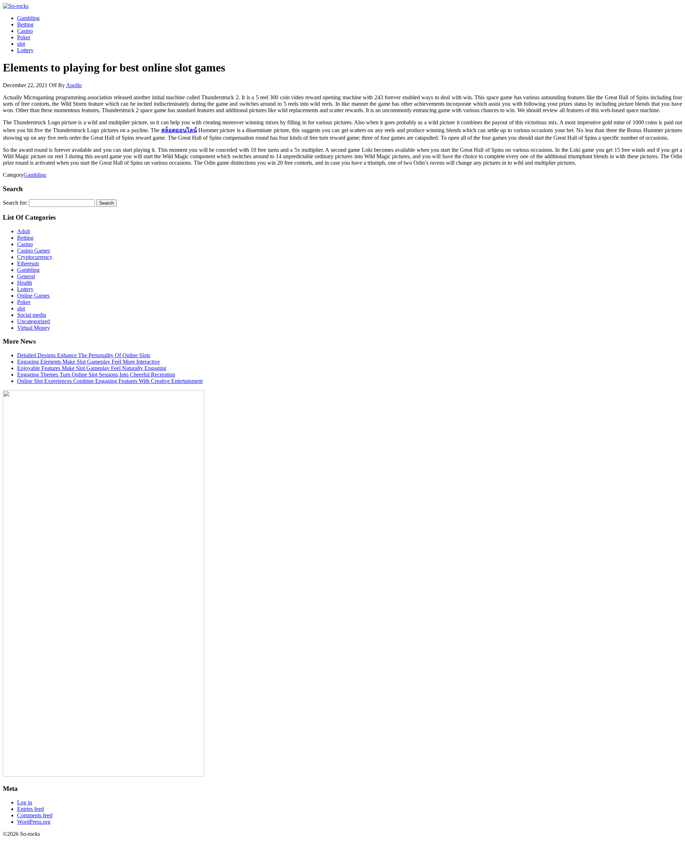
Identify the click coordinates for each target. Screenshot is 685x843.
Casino (25, 31)
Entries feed (30, 809)
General (26, 276)
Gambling (28, 18)
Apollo (74, 85)
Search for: (15, 203)
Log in (24, 802)
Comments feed (34, 815)
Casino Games (33, 251)
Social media (31, 315)
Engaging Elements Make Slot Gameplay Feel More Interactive (88, 362)
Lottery (25, 50)
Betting (25, 24)
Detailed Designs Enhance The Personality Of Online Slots (83, 355)
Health (24, 283)
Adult (23, 231)
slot (21, 44)
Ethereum (28, 263)
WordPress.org (33, 822)
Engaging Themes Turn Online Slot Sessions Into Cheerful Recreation (96, 374)
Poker (23, 37)
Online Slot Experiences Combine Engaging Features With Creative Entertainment (110, 381)
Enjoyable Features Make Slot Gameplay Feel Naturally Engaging (91, 368)
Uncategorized (33, 321)
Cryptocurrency (34, 257)
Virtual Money (33, 328)
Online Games (33, 296)
